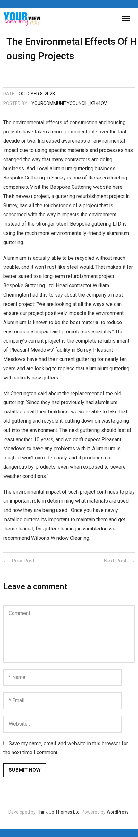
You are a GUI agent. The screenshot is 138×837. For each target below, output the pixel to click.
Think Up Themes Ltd (58, 812)
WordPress (118, 812)
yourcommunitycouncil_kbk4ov (69, 103)
